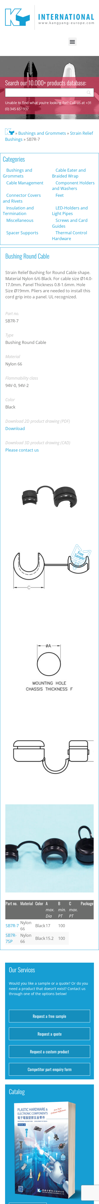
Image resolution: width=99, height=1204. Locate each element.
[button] (72, 41)
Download (15, 428)
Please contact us (22, 450)
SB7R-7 (12, 925)
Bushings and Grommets (42, 133)
